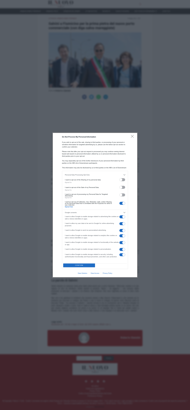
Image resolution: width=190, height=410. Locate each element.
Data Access (95, 273)
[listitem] (95, 175)
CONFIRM (79, 265)
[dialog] (95, 205)
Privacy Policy (107, 273)
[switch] (122, 179)
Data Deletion (82, 273)
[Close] (133, 137)
